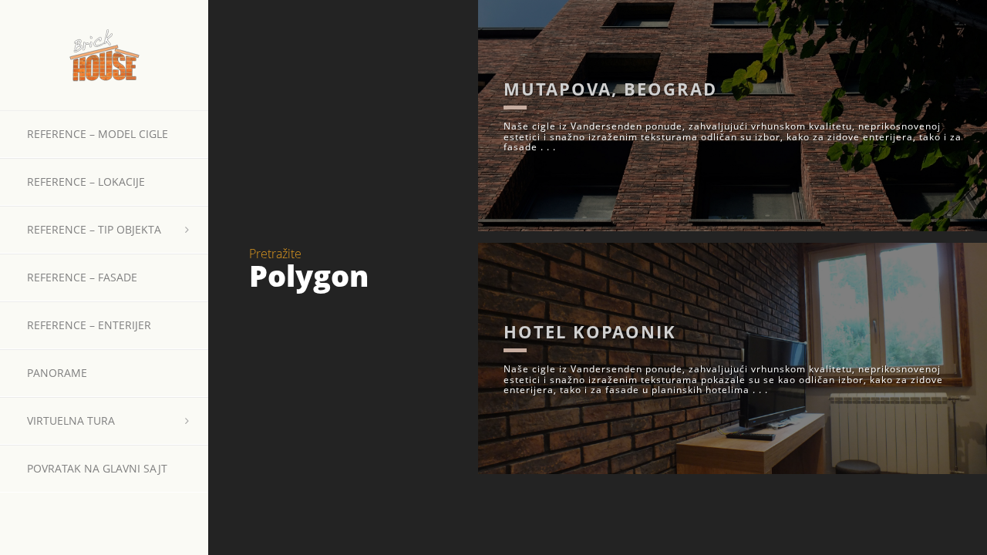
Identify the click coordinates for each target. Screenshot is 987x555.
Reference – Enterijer (89, 325)
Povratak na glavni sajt (97, 468)
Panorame (57, 372)
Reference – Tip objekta (94, 229)
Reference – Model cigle (97, 133)
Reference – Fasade (82, 277)
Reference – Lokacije (86, 181)
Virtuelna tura (71, 420)
